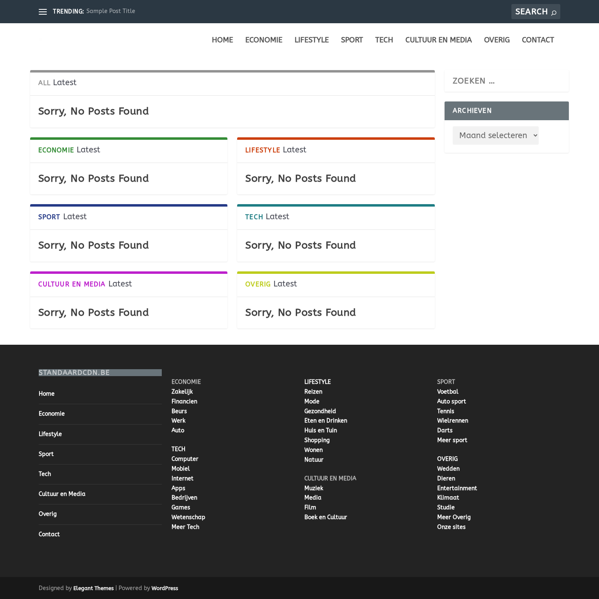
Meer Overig (454, 517)
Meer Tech (185, 527)
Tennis (445, 411)
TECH (178, 449)
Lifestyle (312, 40)
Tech (384, 40)
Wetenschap (188, 517)
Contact (538, 40)
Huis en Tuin (320, 430)
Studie (446, 507)
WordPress (165, 588)
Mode (311, 401)
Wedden (448, 468)
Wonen (313, 450)
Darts (445, 430)
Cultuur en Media (438, 40)
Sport (352, 40)
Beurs (179, 411)
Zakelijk (182, 391)
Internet (183, 478)
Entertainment (457, 488)
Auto (178, 430)
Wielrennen (452, 420)
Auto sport (451, 401)
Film (310, 507)
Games (181, 507)
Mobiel (181, 468)
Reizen (313, 391)
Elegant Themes (93, 588)
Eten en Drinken (325, 420)
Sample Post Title (110, 11)
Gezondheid (320, 411)
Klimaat (448, 497)
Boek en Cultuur (325, 517)
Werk (178, 420)
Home (222, 40)
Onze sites (451, 527)
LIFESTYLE (317, 382)
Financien (184, 401)
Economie (263, 40)
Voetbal (447, 391)
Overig (497, 40)
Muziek (313, 488)
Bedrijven (184, 497)
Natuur (314, 459)
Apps (178, 488)
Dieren (446, 478)
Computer (185, 459)
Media (313, 497)
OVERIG (447, 459)
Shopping (317, 440)
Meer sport (452, 440)
